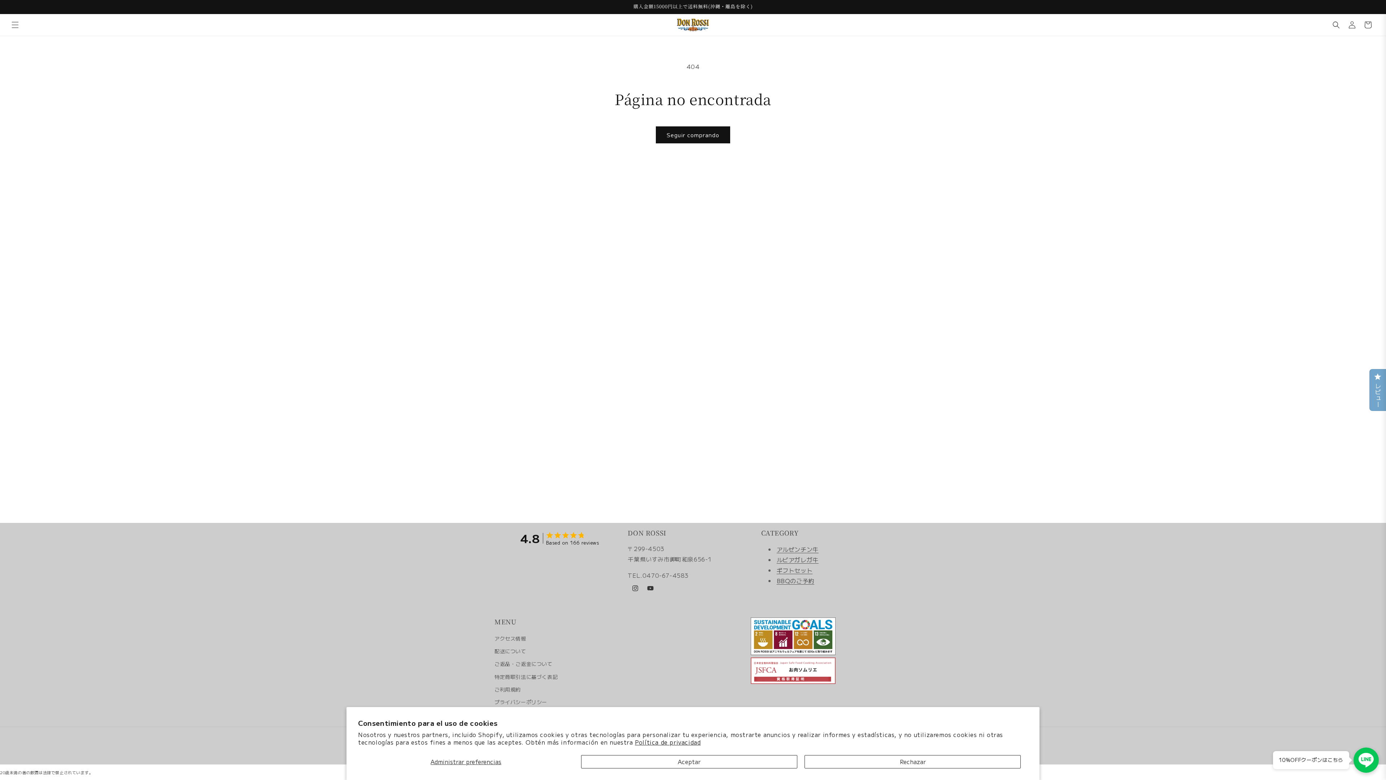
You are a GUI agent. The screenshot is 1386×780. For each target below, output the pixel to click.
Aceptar (689, 761)
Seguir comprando (693, 135)
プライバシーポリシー (520, 702)
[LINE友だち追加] (1366, 760)
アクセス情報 (510, 638)
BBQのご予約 (795, 580)
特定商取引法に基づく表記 (526, 676)
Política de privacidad (668, 742)
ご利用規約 (507, 689)
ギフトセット (795, 570)
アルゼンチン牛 (798, 549)
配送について (510, 651)
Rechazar (913, 761)
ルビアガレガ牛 (798, 559)
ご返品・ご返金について (523, 663)
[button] (15, 25)
